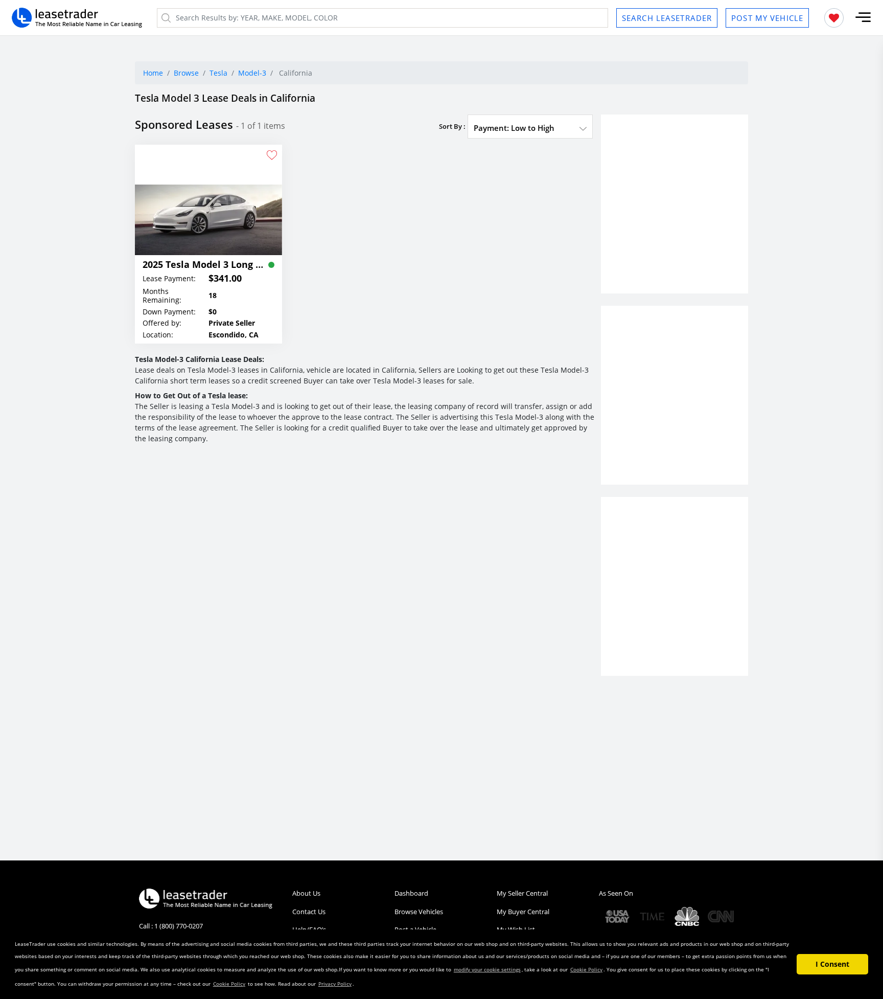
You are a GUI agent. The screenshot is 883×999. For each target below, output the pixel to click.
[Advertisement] (674, 213)
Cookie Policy (586, 969)
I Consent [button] (832, 964)
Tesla (218, 73)
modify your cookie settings (487, 969)
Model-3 (252, 73)
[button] (863, 18)
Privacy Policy (335, 983)
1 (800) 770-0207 (178, 925)
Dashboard (411, 893)
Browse (186, 73)
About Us (306, 893)
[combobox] (530, 128)
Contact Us (309, 911)
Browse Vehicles (418, 911)
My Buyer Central (523, 911)
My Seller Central (522, 893)
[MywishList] (834, 18)
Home (153, 73)
